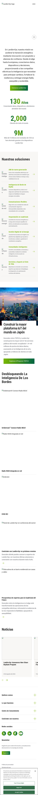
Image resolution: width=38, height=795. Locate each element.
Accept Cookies (19, 792)
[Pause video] (34, 37)
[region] (19, 781)
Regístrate (6, 753)
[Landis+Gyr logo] (9, 4)
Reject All (19, 787)
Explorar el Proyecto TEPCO (19, 361)
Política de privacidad (7, 764)
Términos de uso (6, 767)
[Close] (35, 771)
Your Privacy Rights (19, 783)
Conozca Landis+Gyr (19, 88)
